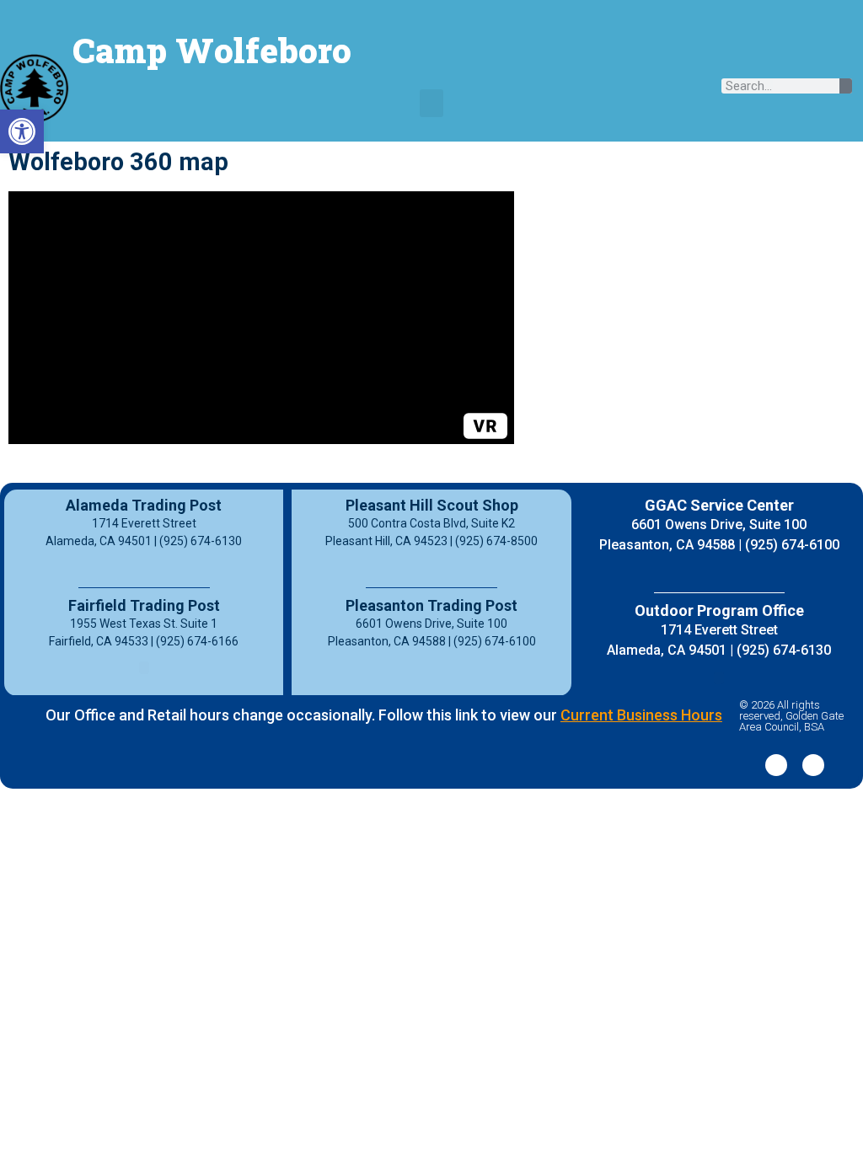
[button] (431, 103)
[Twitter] (813, 765)
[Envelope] (831, 57)
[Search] (845, 86)
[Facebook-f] (776, 765)
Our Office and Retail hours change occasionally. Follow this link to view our (384, 715)
